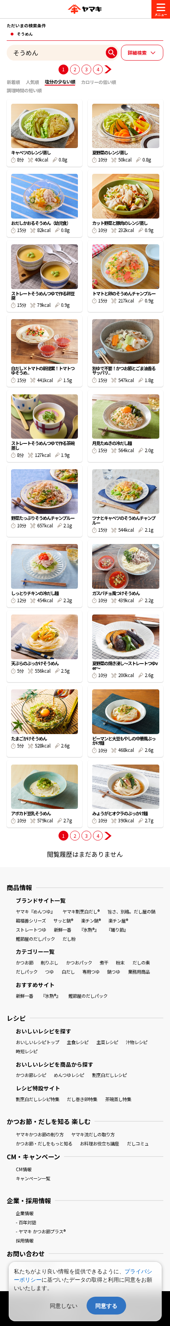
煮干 (104, 962)
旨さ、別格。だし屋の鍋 (131, 911)
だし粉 (69, 939)
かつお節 (24, 962)
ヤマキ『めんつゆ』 (35, 911)
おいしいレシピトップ (37, 1042)
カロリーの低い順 (98, 82)
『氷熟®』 (89, 929)
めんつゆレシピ (69, 1075)
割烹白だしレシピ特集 (37, 1099)
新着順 (13, 82)
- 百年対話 (26, 1222)
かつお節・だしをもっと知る (44, 1143)
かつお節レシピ (31, 1075)
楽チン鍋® (91, 920)
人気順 (32, 82)
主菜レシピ (107, 1042)
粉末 (120, 962)
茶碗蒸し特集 (118, 1099)
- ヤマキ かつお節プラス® (41, 1231)
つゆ (49, 971)
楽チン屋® (118, 920)
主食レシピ (78, 1042)
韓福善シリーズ (31, 920)
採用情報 (24, 1240)
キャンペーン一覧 (33, 1178)
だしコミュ (138, 1143)
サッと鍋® (63, 920)
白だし (68, 971)
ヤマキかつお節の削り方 (40, 1134)
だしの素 (141, 962)
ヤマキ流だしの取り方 (93, 1134)
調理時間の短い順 (24, 90)
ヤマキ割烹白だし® (81, 911)
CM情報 (23, 1169)
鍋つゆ (113, 971)
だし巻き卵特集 (82, 1099)
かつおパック (79, 962)
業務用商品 (139, 971)
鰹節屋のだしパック (35, 939)
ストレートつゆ (31, 929)
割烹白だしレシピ (109, 1075)
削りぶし (49, 962)
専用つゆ (91, 971)
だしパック (27, 971)
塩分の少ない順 (60, 81)
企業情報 (24, 1213)
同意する (106, 1305)
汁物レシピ (136, 1042)
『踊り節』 (117, 929)
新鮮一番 (62, 929)
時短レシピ (27, 1051)
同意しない (63, 1305)
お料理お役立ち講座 (99, 1143)
